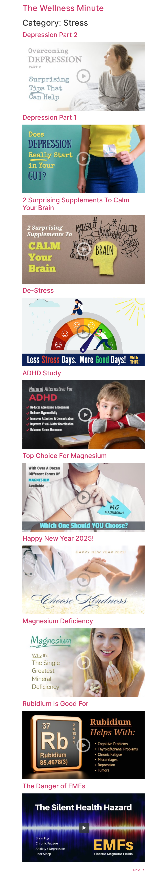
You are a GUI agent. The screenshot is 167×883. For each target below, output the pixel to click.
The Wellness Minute (63, 8)
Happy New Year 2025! (58, 538)
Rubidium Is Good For (55, 704)
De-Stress (38, 290)
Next (139, 870)
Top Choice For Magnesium (64, 456)
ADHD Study (41, 373)
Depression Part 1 (49, 117)
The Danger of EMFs (53, 786)
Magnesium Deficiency (57, 621)
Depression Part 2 (50, 35)
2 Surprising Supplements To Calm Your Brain (75, 204)
